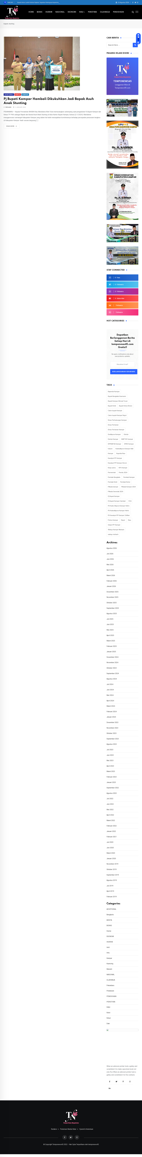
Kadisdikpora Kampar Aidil (124, 449)
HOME (31, 12)
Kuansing (110, 964)
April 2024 (110, 701)
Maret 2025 (111, 641)
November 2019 (112, 864)
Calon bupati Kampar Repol (117, 415)
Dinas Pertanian (113, 425)
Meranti (109, 969)
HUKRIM (48, 12)
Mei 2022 (110, 810)
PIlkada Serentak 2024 (115, 491)
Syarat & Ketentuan (86, 1129)
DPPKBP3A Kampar (114, 444)
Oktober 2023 (112, 733)
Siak (108, 1024)
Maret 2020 (111, 853)
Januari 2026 (111, 586)
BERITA (109, 920)
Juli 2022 (110, 799)
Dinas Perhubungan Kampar (117, 420)
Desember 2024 (112, 657)
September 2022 (113, 788)
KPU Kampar (123, 468)
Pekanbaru (110, 985)
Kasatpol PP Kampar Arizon (117, 463)
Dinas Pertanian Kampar (116, 430)
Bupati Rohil (112, 406)
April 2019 (110, 891)
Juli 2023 (110, 750)
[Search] (133, 12)
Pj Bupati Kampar (114, 496)
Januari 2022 (111, 831)
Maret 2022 (111, 820)
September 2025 (113, 608)
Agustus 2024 (112, 679)
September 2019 (113, 875)
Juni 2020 (110, 848)
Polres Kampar (113, 520)
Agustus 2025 (112, 614)
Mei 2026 (110, 565)
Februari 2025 (112, 646)
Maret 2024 (111, 706)
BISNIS (39, 12)
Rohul (109, 1018)
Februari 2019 (112, 897)
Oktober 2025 (112, 603)
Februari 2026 (112, 581)
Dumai (109, 931)
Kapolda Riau (120, 453)
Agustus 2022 (112, 793)
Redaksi (8, 107)
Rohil (108, 1013)
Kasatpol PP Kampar (115, 458)
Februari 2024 (112, 712)
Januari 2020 (111, 859)
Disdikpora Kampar (114, 434)
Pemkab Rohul (125, 482)
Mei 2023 (110, 761)
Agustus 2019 (112, 880)
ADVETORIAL (111, 909)
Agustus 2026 (112, 548)
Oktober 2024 (112, 668)
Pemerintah (112, 472)
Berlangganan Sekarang (123, 372)
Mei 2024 (110, 695)
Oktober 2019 (112, 869)
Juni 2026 (110, 559)
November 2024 (112, 662)
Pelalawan (110, 991)
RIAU (81, 12)
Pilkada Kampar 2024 (128, 487)
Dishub (126, 434)
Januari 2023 (111, 782)
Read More (10, 126)
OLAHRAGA (105, 12)
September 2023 (113, 739)
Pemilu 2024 (123, 472)
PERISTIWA (92, 12)
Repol (123, 520)
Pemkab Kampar (129, 477)
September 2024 (113, 673)
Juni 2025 (110, 624)
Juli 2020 (110, 842)
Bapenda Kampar (114, 391)
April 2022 (110, 815)
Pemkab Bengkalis (114, 477)
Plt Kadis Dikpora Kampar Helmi (118, 506)
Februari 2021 (112, 837)
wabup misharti (113, 534)
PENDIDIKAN (118, 12)
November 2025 (112, 597)
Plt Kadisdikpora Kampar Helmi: (118, 511)
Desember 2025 (112, 592)
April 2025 (110, 635)
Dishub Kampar (113, 439)
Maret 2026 (111, 575)
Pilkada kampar (113, 487)
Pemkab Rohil (112, 482)
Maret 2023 (111, 771)
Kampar (110, 453)
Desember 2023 (112, 722)
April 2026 (110, 570)
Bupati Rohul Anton (125, 406)
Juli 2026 (110, 554)
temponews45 (93, 1144)
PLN (130, 501)
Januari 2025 (111, 652)
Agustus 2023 (112, 744)
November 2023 (112, 728)
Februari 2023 (112, 777)
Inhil (108, 947)
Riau (129, 520)
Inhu (108, 953)
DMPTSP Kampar (127, 439)
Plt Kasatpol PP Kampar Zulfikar (119, 515)
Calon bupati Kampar (115, 411)
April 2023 (110, 766)
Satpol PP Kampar (114, 525)
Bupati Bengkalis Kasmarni (117, 396)
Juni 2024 (110, 690)
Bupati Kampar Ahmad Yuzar (118, 401)
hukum (110, 449)
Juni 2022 (110, 804)
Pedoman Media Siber (68, 1129)
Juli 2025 (110, 619)
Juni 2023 (110, 755)
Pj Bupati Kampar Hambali (116, 501)
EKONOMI (72, 12)
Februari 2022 (112, 826)
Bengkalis (110, 915)
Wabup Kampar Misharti (116, 530)
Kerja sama (112, 468)
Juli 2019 (110, 886)
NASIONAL (60, 12)
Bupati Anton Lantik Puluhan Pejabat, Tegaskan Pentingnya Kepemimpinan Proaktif (42, 2)
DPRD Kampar (129, 444)
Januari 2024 (111, 717)
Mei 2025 (110, 630)
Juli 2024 (110, 684)
